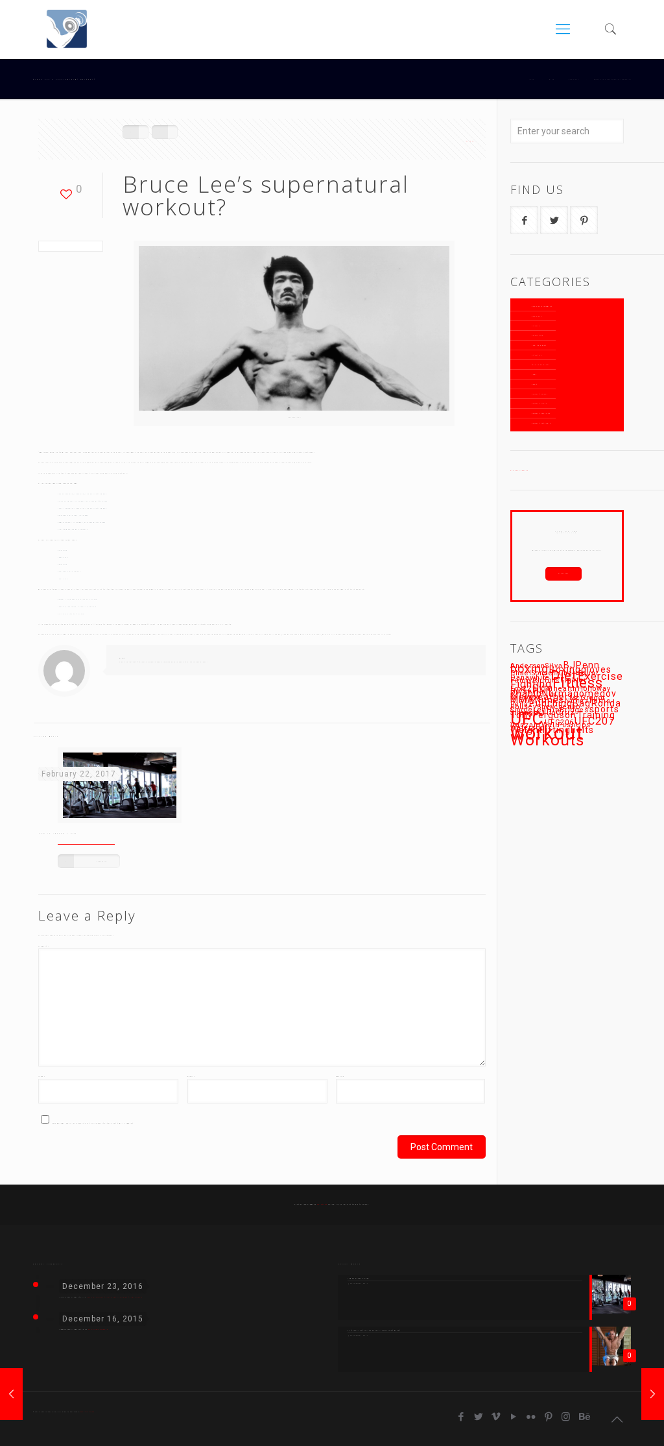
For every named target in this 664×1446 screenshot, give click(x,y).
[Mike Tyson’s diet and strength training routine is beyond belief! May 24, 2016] (11, 1394)
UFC (527, 718)
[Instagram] (566, 1417)
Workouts (547, 739)
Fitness (577, 683)
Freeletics (537, 335)
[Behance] (584, 1417)
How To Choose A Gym (57, 833)
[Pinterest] (549, 1417)
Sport (535, 384)
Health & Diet (539, 345)
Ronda (606, 703)
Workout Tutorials (541, 423)
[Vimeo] (496, 1417)
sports (604, 709)
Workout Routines (541, 413)
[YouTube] (514, 1417)
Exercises (537, 316)
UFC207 (595, 721)
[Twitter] (479, 1417)
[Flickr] (531, 1417)
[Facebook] (461, 1417)
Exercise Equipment (542, 306)
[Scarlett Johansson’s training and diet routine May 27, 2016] (652, 1394)
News (534, 374)
